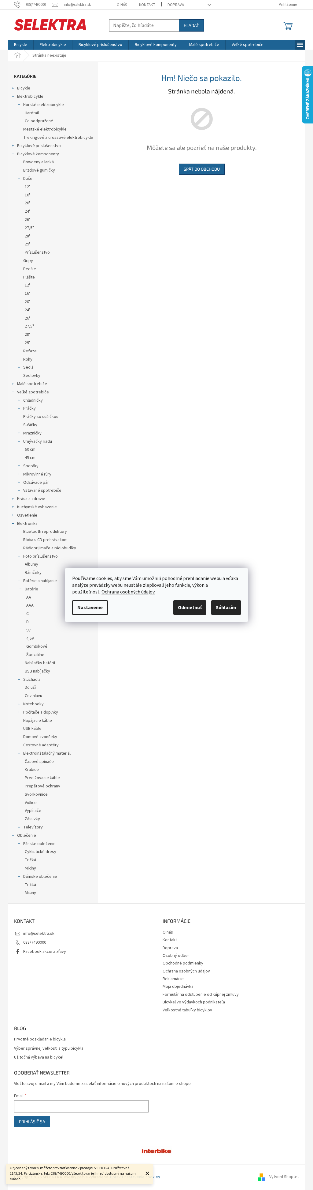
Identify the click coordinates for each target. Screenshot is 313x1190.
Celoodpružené (39, 121)
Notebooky (33, 704)
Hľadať (191, 25)
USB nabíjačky (37, 671)
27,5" (29, 228)
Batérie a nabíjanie (40, 581)
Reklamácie (173, 979)
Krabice (32, 770)
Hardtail (32, 113)
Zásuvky (32, 819)
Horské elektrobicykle (43, 105)
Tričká (30, 860)
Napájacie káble (37, 721)
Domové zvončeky (40, 737)
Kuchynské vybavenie (37, 507)
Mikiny (30, 868)
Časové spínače (39, 762)
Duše (27, 179)
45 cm (30, 458)
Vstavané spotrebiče (42, 490)
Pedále (29, 269)
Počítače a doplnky (40, 712)
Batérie (31, 589)
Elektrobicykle (30, 96)
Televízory (33, 827)
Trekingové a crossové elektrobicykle (58, 138)
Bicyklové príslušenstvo (39, 146)
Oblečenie (26, 835)
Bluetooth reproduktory (45, 532)
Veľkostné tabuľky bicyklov (187, 1010)
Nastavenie (90, 607)
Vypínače (33, 811)
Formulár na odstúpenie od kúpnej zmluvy (201, 994)
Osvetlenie (27, 515)
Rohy (27, 359)
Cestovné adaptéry (41, 745)
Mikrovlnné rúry (37, 474)
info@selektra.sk (38, 933)
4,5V (30, 638)
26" (28, 220)
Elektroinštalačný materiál (47, 753)
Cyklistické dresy (40, 852)
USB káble (32, 729)
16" (28, 195)
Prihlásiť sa (32, 1121)
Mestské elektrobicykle (45, 129)
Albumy (31, 564)
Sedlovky (31, 376)
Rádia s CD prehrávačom (45, 540)
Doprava (176, 5)
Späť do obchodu (202, 169)
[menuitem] (20, 45)
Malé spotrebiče (32, 384)
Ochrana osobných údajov (186, 971)
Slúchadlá (32, 679)
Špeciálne (35, 655)
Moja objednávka (178, 986)
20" (28, 203)
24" (28, 211)
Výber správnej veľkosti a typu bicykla (48, 1049)
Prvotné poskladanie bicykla (40, 1039)
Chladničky (33, 400)
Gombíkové (36, 646)
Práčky (29, 408)
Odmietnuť (190, 607)
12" (28, 187)
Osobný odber (176, 956)
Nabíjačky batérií (40, 663)
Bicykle (23, 88)
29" (28, 244)
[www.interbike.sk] (156, 1150)
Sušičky (30, 425)
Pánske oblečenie (39, 844)
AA (28, 597)
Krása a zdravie (31, 499)
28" (28, 236)
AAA (30, 605)
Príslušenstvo (37, 252)
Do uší (30, 687)
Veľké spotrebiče (33, 392)
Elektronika (27, 524)
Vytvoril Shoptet (284, 1177)
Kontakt (147, 5)
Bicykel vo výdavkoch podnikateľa (194, 1002)
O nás (122, 5)
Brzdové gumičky (39, 170)
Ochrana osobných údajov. (128, 592)
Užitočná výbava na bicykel (38, 1057)
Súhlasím (226, 607)
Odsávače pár (36, 482)
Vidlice (31, 803)
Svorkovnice (36, 794)
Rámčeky (33, 573)
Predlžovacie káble (42, 778)
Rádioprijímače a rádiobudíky (49, 548)
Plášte (29, 277)
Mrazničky (32, 433)
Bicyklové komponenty (38, 154)
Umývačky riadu (37, 441)
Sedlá (28, 367)
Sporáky (31, 466)
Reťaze (30, 351)
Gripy (28, 261)
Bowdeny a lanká (38, 162)
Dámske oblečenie (40, 877)
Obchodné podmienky (183, 963)
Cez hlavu (33, 696)
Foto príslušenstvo (40, 556)
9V (28, 630)
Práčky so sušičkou (40, 417)
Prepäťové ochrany (42, 786)
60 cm (30, 449)
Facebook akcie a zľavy (44, 952)
